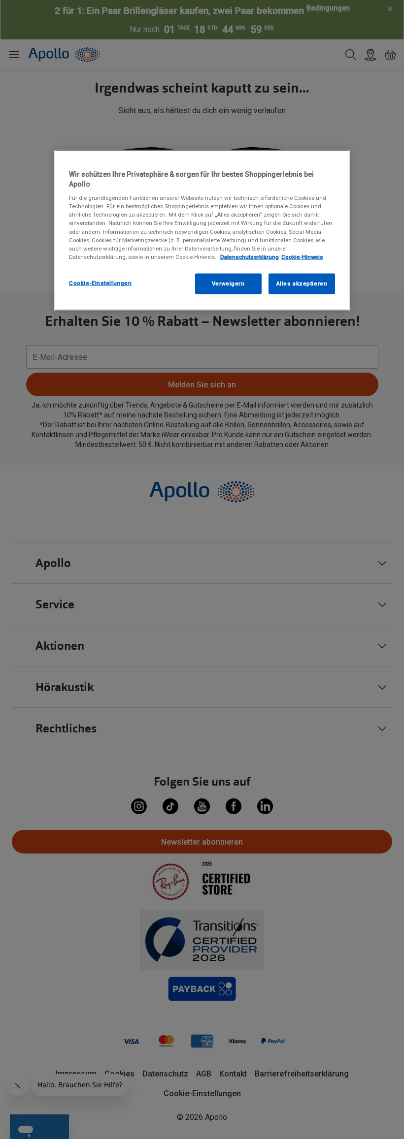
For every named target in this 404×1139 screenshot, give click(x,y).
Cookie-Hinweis (302, 256)
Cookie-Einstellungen (100, 282)
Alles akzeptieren (302, 283)
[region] (202, 230)
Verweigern (228, 283)
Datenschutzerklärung (249, 256)
